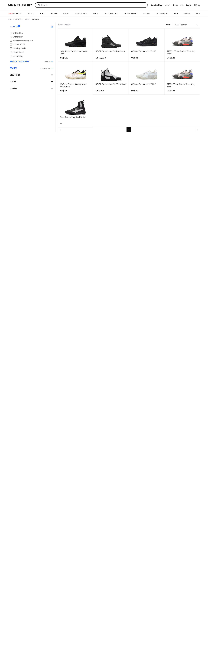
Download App (156, 5)
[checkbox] (11, 33)
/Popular (15, 13)
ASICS (95, 13)
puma (27, 19)
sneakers (18, 19)
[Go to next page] (197, 129)
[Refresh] (52, 26)
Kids (198, 13)
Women (187, 13)
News (175, 5)
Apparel (147, 13)
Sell (181, 5)
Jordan (53, 13)
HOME (10, 19)
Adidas (66, 13)
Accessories (163, 13)
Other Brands (130, 13)
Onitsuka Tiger (111, 13)
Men (176, 13)
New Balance (81, 13)
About (167, 5)
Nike (42, 13)
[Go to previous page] (60, 129)
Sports (31, 13)
